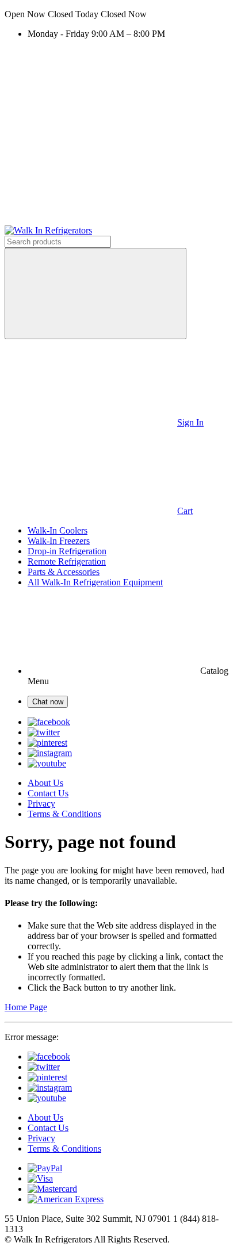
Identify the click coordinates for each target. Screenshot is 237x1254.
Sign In (190, 422)
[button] (118, 14)
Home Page (26, 1007)
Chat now (47, 701)
